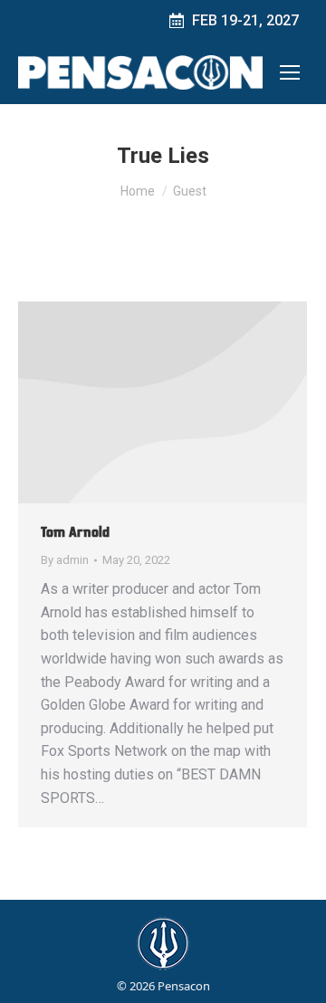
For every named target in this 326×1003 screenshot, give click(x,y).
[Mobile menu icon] (290, 72)
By (65, 560)
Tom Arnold (75, 532)
